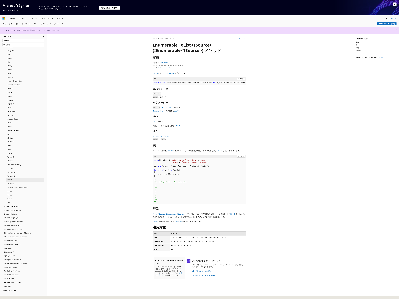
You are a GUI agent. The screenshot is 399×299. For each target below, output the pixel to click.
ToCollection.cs (163, 68)
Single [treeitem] (9, 127)
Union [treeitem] (9, 191)
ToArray (156, 221)
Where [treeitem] (9, 199)
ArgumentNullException (162, 136)
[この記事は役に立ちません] (382, 57)
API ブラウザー (170, 38)
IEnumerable (166, 107)
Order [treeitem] (9, 73)
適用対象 (359, 50)
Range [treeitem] (9, 92)
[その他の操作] (244, 38)
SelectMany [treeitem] (11, 111)
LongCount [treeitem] (11, 51)
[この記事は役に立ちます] (379, 57)
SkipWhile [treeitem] (10, 142)
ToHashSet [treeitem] (11, 176)
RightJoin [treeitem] (10, 104)
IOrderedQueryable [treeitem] (11, 241)
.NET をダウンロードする (387, 24)
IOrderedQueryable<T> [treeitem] (12, 244)
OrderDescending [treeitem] (13, 85)
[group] (199, 82)
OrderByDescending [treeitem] (14, 81)
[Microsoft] (3, 18)
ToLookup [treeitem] (10, 184)
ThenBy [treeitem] (10, 161)
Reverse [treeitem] (10, 100)
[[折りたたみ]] (44, 36)
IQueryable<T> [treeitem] (9, 252)
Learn (155, 38)
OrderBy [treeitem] (10, 77)
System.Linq (164, 63)
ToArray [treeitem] (10, 168)
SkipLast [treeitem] (10, 138)
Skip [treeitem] (8, 134)
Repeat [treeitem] (9, 96)
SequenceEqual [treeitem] (12, 119)
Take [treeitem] (9, 149)
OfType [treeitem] (9, 70)
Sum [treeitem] (9, 146)
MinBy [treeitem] (9, 66)
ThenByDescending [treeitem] (14, 165)
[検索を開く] (386, 18)
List (154, 121)
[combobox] (23, 40)
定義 (357, 42)
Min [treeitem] (8, 62)
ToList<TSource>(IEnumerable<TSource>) (169, 214)
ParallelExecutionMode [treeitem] (12, 271)
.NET (161, 38)
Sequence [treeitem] (10, 115)
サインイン (393, 18)
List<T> (155, 73)
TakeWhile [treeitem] (11, 157)
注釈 (357, 48)
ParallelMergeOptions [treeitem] (11, 275)
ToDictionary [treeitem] (11, 172)
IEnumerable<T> (168, 73)
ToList (170, 151)
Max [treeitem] (8, 54)
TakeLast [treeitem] (10, 153)
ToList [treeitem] (9, 180)
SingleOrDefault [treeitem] (13, 130)
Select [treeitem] (9, 108)
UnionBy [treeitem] (10, 195)
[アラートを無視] (395, 4)
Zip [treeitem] (8, 203)
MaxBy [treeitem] (9, 58)
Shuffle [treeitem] (9, 123)
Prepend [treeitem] (10, 89)
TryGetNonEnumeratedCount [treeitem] (17, 187)
